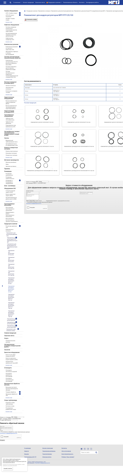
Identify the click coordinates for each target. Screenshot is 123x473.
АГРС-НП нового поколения (10, 16)
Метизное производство (11, 160)
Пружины (7, 168)
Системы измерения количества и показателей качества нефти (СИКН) (11, 29)
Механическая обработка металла (12, 384)
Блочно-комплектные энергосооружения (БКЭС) (11, 102)
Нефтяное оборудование (11, 24)
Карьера (26, 454)
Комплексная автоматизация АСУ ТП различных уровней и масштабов (12, 62)
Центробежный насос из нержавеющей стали (12, 144)
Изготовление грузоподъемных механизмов (10, 209)
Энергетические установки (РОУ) (9, 111)
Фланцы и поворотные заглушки (11, 148)
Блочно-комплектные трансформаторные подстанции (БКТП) (11, 107)
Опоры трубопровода (10, 400)
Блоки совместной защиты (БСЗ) (10, 195)
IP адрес (2, 420)
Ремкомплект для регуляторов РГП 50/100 (11, 252)
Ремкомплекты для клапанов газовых (11, 330)
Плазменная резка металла (10, 341)
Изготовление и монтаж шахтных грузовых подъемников (12, 220)
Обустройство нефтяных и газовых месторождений (12, 53)
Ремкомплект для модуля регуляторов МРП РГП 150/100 (11, 305)
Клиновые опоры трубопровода (10, 403)
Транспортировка (47, 454)
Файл (27, 200)
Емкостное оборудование (12, 352)
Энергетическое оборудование (9, 97)
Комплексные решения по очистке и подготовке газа (12, 48)
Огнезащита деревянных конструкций (9, 375)
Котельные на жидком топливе (11, 91)
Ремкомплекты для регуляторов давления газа (11, 234)
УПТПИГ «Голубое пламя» (10, 19)
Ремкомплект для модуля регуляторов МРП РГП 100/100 (11, 313)
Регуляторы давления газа (11, 226)
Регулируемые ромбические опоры (11, 408)
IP (26, 190)
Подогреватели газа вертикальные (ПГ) (11, 126)
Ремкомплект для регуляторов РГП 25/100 (11, 259)
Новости (26, 451)
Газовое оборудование (11, 11)
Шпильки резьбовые (11, 162)
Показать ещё (9, 22)
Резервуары (8, 171)
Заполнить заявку (32, 19)
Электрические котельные (9, 88)
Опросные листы (40, 2)
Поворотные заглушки (11, 155)
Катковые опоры (10, 406)
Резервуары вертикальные (9, 174)
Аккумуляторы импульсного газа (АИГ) (12, 362)
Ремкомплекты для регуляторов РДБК (11, 323)
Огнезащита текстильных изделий (11, 371)
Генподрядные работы (92, 2)
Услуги (6, 338)
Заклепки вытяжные (11, 166)
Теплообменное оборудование (9, 115)
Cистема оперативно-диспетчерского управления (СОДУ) (11, 68)
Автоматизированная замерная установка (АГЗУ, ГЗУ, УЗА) (11, 35)
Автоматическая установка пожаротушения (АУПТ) (12, 346)
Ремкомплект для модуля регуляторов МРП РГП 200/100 (11, 297)
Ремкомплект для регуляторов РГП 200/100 (11, 266)
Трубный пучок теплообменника (10, 119)
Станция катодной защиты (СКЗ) (10, 191)
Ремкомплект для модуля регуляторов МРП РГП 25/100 (11, 289)
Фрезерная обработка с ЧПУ (12, 394)
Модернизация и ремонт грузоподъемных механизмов (10, 214)
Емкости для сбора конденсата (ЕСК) (10, 355)
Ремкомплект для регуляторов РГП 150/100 (11, 273)
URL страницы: (29, 183)
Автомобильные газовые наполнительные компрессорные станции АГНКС (11, 133)
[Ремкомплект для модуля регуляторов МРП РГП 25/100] (79, 78)
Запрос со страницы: (31, 181)
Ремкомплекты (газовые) (9, 230)
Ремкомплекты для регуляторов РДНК (11, 326)
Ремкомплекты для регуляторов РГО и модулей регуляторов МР (12, 240)
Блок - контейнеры (9, 185)
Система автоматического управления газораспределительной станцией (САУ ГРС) (12, 74)
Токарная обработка (11, 392)
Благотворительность (67, 454)
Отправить (2, 440)
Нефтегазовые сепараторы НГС (10, 39)
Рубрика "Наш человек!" (68, 457)
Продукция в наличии (10, 223)
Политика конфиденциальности (33, 203)
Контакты (81, 2)
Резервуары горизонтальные (10, 178)
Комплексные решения (11, 44)
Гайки (7, 164)
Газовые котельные (11, 85)
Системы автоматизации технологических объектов (12, 57)
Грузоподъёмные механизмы (9, 204)
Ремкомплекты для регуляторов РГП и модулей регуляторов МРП (12, 246)
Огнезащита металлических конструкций (9, 380)
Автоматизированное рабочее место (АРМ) (11, 198)
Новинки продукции (10, 333)
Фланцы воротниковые (12, 151)
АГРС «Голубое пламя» (11, 13)
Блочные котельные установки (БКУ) (10, 82)
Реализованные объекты (70, 2)
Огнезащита (8, 368)
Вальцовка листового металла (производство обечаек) (12, 389)
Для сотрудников (66, 451)
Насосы (6, 138)
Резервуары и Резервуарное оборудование (9, 182)
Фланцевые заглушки (11, 153)
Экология (7, 349)
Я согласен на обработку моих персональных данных (39, 202)
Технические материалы (48, 451)
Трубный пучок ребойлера (9, 122)
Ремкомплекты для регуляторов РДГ (11, 319)
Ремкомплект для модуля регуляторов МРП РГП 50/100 (11, 280)
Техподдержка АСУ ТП (19, 8)
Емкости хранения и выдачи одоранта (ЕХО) (12, 359)
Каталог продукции (28, 2)
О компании (16, 2)
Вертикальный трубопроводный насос (12, 141)
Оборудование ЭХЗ (10, 188)
